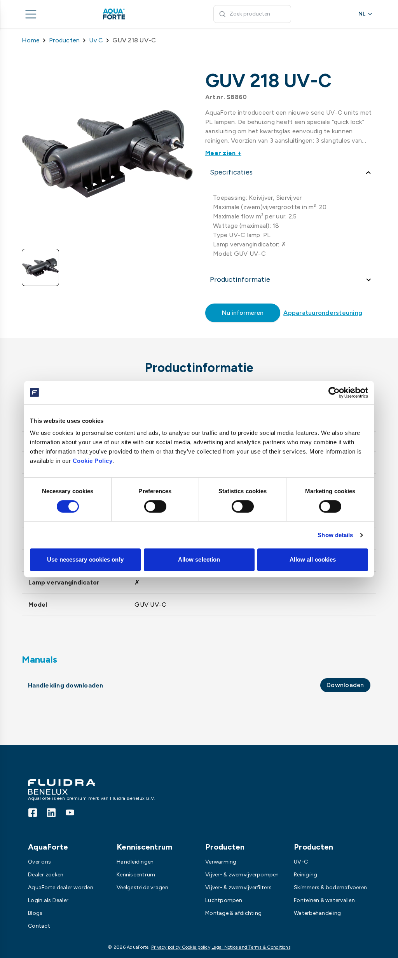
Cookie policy (196, 947)
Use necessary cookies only (85, 559)
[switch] (155, 506)
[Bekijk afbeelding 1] (40, 267)
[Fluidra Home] (126, 14)
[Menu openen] (31, 14)
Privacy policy (166, 947)
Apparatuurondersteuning (322, 312)
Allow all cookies (313, 559)
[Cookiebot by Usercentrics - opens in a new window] (334, 392)
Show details (335, 535)
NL (361, 13)
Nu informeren (243, 312)
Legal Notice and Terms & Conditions (250, 947)
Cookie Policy (93, 460)
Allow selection (199, 559)
